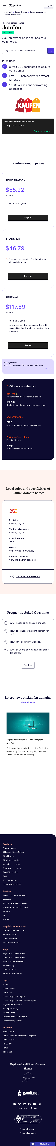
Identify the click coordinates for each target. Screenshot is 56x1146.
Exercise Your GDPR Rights (15, 1017)
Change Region (27, 1129)
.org (8, 125)
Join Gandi (7, 1052)
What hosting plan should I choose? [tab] (28, 623)
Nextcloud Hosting (11, 864)
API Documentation (11, 942)
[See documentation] (16, 393)
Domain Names (21, 12)
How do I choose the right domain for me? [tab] (29, 632)
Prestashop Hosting (12, 868)
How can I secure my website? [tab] (25, 641)
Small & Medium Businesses (15, 903)
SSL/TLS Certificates (12, 973)
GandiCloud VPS (10, 872)
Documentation (10, 938)
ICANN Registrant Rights (14, 996)
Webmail (6, 911)
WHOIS (6, 919)
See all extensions (42, 131)
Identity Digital (16, 523)
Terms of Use (9, 988)
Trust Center (8, 1040)
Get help (28, 665)
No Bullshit (7, 1044)
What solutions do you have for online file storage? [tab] (29, 651)
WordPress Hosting (11, 860)
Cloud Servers (9, 969)
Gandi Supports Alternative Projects (19, 1036)
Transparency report (12, 1021)
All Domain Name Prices (13, 852)
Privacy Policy (9, 1013)
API (4, 915)
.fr (15, 125)
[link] (14, 1104)
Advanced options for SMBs (15, 907)
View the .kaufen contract (22, 559)
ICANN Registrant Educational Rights (19, 1000)
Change (48, 369)
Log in (49, 5)
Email (5, 876)
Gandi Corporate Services (15, 895)
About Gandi (8, 1032)
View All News (28, 702)
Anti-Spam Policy (10, 1008)
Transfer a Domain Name (14, 957)
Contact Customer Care (13, 930)
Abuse (5, 984)
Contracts (7, 992)
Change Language (28, 1133)
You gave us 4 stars (28, 1108)
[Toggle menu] (4, 5)
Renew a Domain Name (13, 961)
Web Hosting (8, 856)
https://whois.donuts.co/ (21, 550)
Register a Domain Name (14, 953)
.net (22, 125)
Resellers (7, 899)
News (5, 1048)
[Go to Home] (15, 5)
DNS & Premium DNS (12, 884)
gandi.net (8, 12)
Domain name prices (38, 12)
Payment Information (12, 1004)
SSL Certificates (10, 880)
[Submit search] (50, 51)
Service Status (9, 934)
